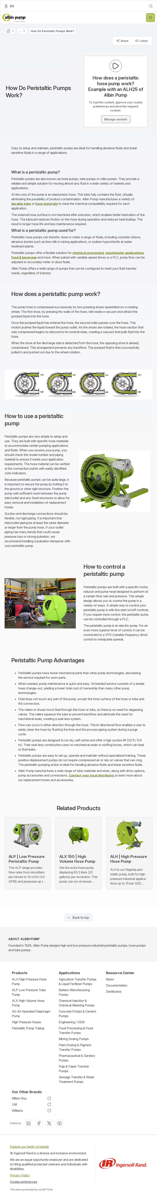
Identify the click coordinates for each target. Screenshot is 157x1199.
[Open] (150, 17)
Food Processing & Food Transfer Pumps (76, 1030)
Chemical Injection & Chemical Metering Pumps (77, 1003)
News (110, 979)
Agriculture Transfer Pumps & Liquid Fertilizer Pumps (77, 981)
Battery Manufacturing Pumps (74, 992)
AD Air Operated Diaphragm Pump (31, 1013)
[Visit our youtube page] (59, 1123)
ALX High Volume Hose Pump (28, 1003)
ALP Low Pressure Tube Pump (29, 992)
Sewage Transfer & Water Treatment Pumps (76, 1079)
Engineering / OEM (71, 1022)
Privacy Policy (20, 1175)
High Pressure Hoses (26, 1022)
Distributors (114, 991)
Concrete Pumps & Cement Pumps (77, 1013)
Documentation (116, 985)
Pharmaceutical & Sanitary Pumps (77, 1058)
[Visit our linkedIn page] (28, 1123)
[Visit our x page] (49, 1123)
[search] (150, 6)
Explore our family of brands (29, 1147)
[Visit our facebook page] (39, 1123)
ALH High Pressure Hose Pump (29, 981)
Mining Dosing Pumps (74, 1039)
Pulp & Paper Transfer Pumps (74, 1068)
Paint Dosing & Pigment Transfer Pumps (75, 1047)
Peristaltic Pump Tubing (28, 1028)
